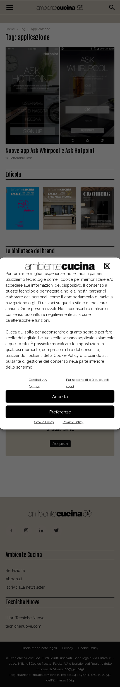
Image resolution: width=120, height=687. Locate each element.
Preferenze (60, 411)
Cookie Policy (44, 422)
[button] (107, 266)
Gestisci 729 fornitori (38, 383)
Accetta (60, 396)
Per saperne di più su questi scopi (87, 383)
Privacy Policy (73, 422)
